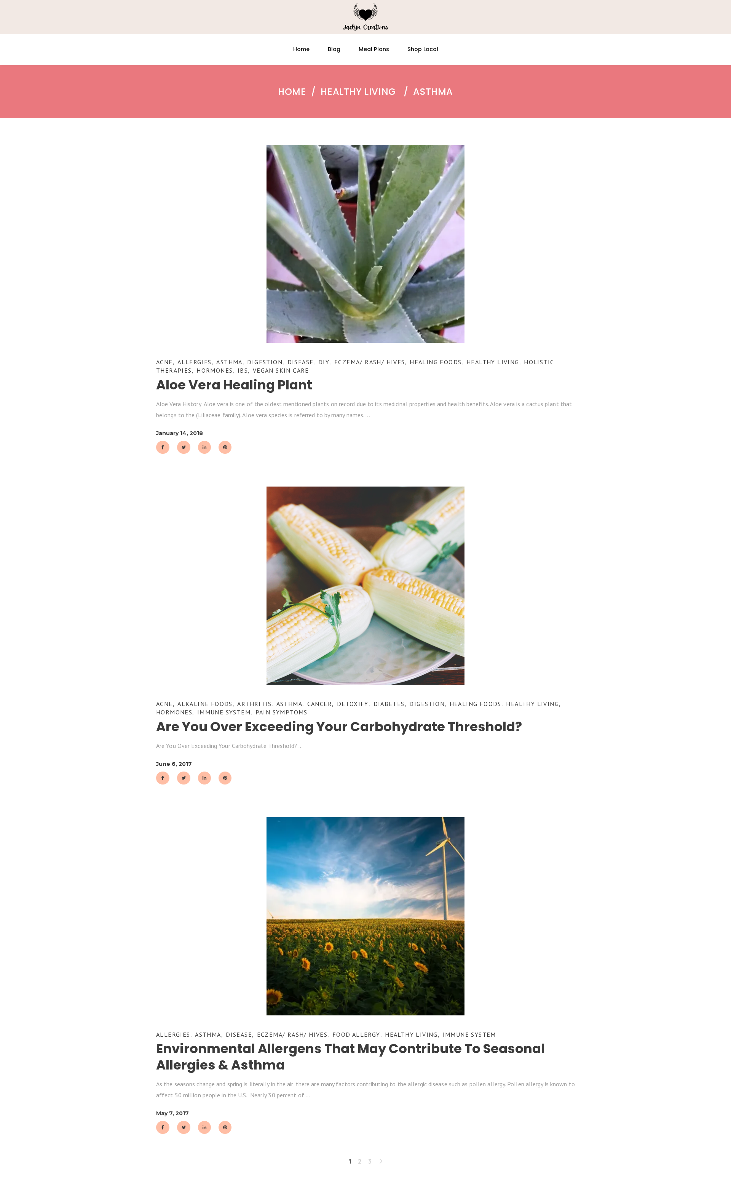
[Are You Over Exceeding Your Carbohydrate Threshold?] (365, 586)
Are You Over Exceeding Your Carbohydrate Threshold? (339, 726)
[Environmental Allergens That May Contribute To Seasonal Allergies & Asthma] (365, 916)
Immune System (224, 712)
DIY (323, 362)
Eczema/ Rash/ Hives (369, 362)
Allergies (194, 362)
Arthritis (254, 704)
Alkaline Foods (205, 704)
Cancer (319, 704)
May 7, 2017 (172, 1113)
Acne (164, 362)
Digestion (265, 362)
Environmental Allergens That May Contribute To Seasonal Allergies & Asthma (350, 1056)
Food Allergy (356, 1034)
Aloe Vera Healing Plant (234, 385)
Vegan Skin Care (281, 370)
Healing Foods (435, 362)
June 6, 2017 (174, 764)
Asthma (229, 362)
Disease (300, 362)
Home (292, 91)
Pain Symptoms (281, 712)
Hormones (214, 370)
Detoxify (353, 704)
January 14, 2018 (179, 433)
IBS (243, 370)
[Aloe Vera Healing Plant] (365, 244)
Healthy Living (358, 91)
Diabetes (389, 704)
